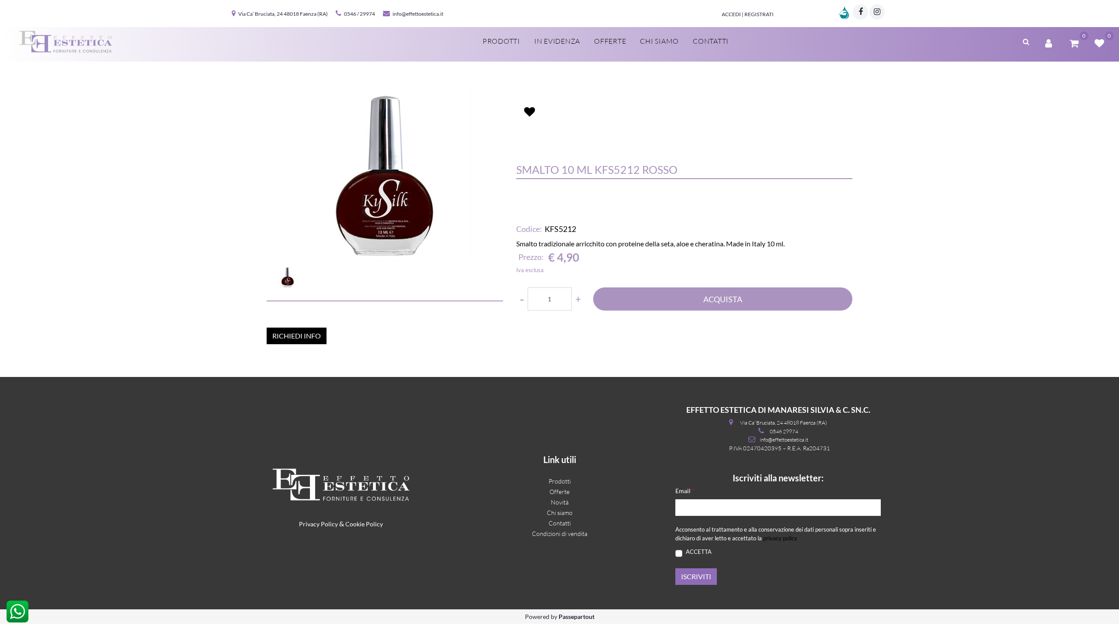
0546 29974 (784, 431)
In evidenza (557, 41)
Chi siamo (659, 41)
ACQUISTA (722, 299)
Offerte (610, 41)
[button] (384, 175)
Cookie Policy (364, 524)
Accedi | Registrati (748, 14)
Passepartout (576, 616)
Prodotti (501, 41)
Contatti (711, 41)
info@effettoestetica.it (418, 13)
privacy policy (780, 538)
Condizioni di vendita (559, 533)
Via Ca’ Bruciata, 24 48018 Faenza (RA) (283, 13)
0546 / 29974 (359, 13)
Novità (560, 502)
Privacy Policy (318, 524)
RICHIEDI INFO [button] (296, 336)
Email (685, 490)
